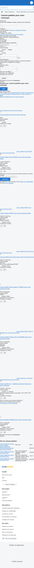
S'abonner (5, 179)
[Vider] (2, 26)
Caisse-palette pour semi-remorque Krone (7, 455)
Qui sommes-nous (7, 475)
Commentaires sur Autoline (9, 516)
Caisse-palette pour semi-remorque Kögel (7, 452)
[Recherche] (31, 7)
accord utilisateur (8, 183)
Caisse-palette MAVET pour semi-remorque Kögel (15, 213)
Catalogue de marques (8, 519)
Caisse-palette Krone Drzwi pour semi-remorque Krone (17, 257)
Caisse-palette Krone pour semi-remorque (13, 115)
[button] (31, 2)
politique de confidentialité (26, 181)
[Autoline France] (11, 2)
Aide (3, 477)
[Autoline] (2, 12)
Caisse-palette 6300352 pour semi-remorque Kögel (15, 420)
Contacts (4, 480)
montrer (4, 78)
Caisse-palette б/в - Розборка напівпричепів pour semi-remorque (6, 448)
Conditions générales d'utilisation (10, 508)
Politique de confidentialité (9, 511)
